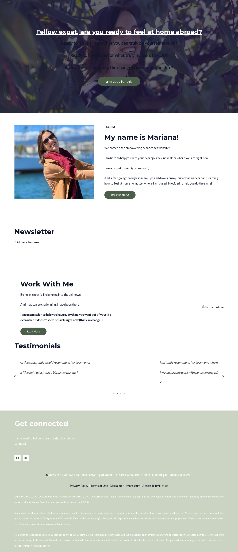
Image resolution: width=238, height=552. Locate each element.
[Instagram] (26, 458)
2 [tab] (117, 393)
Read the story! (120, 194)
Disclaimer (117, 486)
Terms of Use (99, 486)
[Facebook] (17, 458)
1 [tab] (114, 393)
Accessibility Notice (155, 486)
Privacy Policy (79, 486)
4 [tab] (124, 393)
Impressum (133, 486)
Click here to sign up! (27, 242)
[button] (15, 376)
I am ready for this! (119, 81)
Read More (33, 331)
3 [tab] (120, 393)
